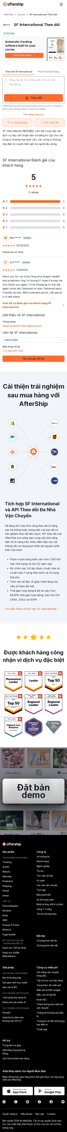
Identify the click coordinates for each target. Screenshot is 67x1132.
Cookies (51, 1114)
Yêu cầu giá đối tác (33, 358)
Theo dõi (36, 97)
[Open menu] (61, 4)
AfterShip (8, 14)
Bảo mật (40, 1114)
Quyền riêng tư (10, 1114)
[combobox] (33, 339)
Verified (27, 238)
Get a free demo (22, 55)
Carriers (21, 14)
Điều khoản (26, 1114)
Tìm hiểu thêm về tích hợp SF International (31, 608)
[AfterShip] (14, 4)
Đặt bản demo (33, 791)
